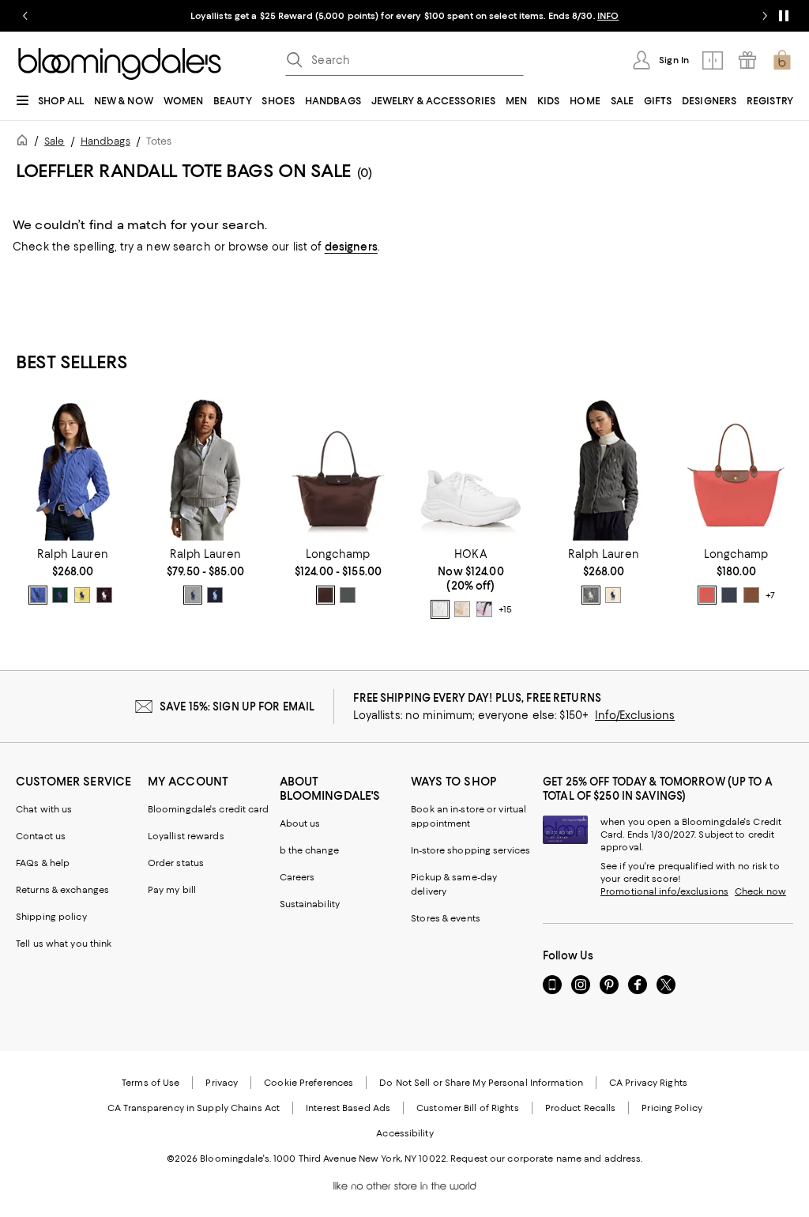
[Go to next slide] (764, 15)
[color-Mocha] (325, 595)
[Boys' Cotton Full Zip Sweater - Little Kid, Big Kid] (205, 469)
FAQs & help (43, 862)
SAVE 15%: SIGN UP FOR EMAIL (237, 706)
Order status (176, 862)
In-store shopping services (470, 850)
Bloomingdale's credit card (208, 809)
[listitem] (404, 16)
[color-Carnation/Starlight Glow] (484, 609)
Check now (760, 891)
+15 (505, 610)
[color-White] (440, 609)
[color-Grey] (591, 595)
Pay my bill (172, 889)
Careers (297, 877)
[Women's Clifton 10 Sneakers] (471, 469)
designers (351, 246)
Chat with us (44, 809)
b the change (309, 850)
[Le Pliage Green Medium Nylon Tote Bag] (338, 469)
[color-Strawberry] (707, 595)
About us (300, 823)
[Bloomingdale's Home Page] (120, 64)
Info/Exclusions (635, 715)
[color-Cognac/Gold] (751, 595)
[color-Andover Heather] (193, 595)
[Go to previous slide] (25, 15)
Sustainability (310, 904)
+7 (770, 595)
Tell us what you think (63, 943)
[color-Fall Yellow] (82, 595)
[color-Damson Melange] (104, 595)
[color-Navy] (215, 595)
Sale (54, 141)
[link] (73, 576)
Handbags (105, 141)
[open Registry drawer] (747, 60)
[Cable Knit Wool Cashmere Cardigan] (73, 469)
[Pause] (783, 15)
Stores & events (445, 918)
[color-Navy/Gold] (729, 595)
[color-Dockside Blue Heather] (38, 595)
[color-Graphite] (348, 595)
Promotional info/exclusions (664, 891)
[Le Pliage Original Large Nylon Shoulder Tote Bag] (736, 469)
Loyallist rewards (186, 836)
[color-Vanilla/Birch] (462, 609)
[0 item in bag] (782, 60)
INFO (608, 15)
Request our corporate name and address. (546, 1158)
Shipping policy (51, 916)
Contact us (41, 836)
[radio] (38, 595)
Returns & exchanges (62, 889)
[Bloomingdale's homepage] (25, 143)
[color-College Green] (60, 595)
